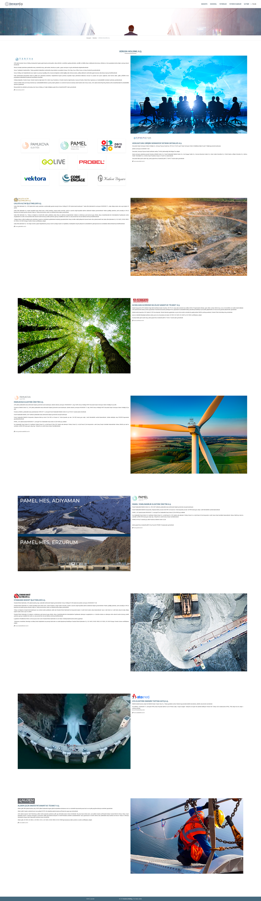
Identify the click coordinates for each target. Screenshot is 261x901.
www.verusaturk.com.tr (139, 161)
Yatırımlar (223, 4)
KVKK (87, 899)
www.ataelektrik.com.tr (139, 712)
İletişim (246, 4)
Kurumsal (213, 4)
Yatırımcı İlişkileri (235, 4)
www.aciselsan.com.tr (138, 320)
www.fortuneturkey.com (138, 710)
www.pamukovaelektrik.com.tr (22, 431)
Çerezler (92, 899)
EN (255, 4)
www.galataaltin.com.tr (20, 226)
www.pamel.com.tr (138, 527)
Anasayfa (204, 4)
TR (253, 4)
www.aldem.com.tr (23, 822)
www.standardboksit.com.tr (21, 625)
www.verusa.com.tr (19, 90)
